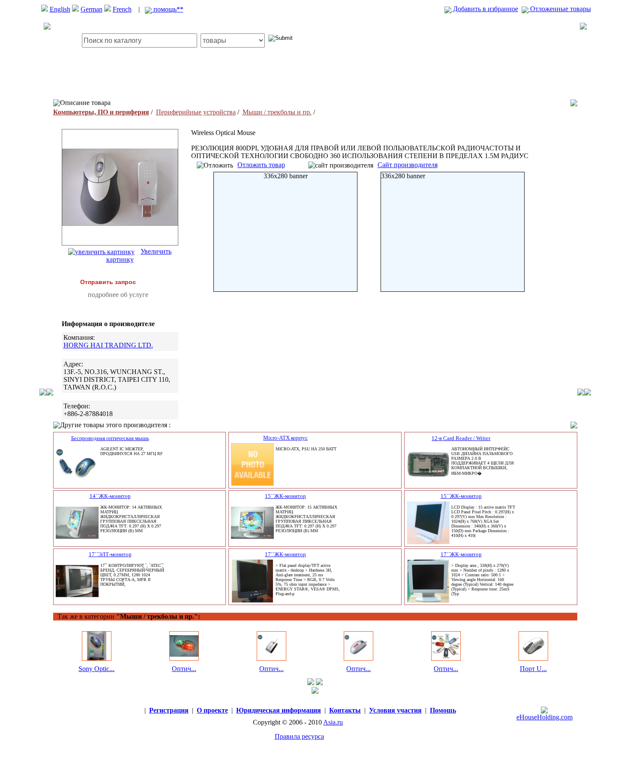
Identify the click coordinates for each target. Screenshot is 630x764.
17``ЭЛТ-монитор (110, 554)
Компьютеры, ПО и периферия (101, 112)
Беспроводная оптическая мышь (110, 438)
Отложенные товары (559, 8)
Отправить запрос (108, 282)
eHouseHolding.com (544, 717)
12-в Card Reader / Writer (461, 438)
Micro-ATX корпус (285, 437)
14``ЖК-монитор (110, 496)
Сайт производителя (408, 164)
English (60, 9)
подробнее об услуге (118, 294)
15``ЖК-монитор (285, 496)
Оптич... (184, 668)
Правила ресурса (299, 736)
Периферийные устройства (196, 112)
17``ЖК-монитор (285, 554)
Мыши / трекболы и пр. (277, 112)
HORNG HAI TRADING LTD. (108, 345)
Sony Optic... (96, 668)
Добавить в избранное (484, 8)
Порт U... (533, 668)
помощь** (167, 9)
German (91, 9)
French (122, 9)
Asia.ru (333, 722)
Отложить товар (261, 164)
